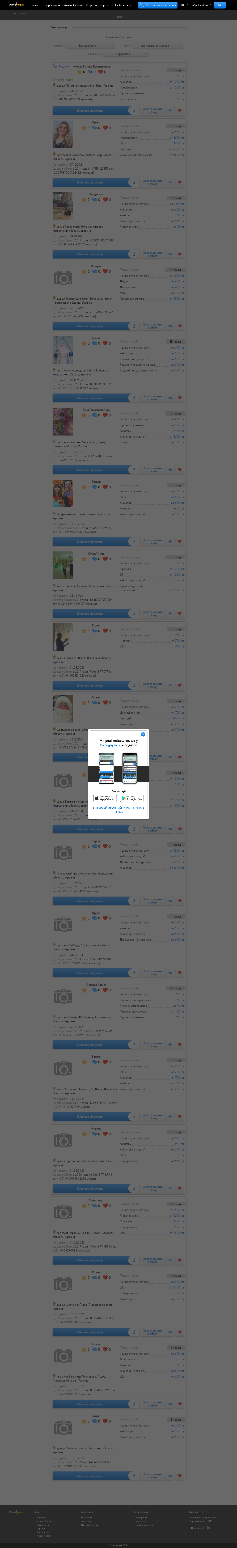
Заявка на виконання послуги (161, 5)
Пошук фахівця (51, 5)
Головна (34, 5)
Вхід (219, 5)
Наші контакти (122, 5)
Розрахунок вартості (98, 5)
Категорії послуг (73, 5)
